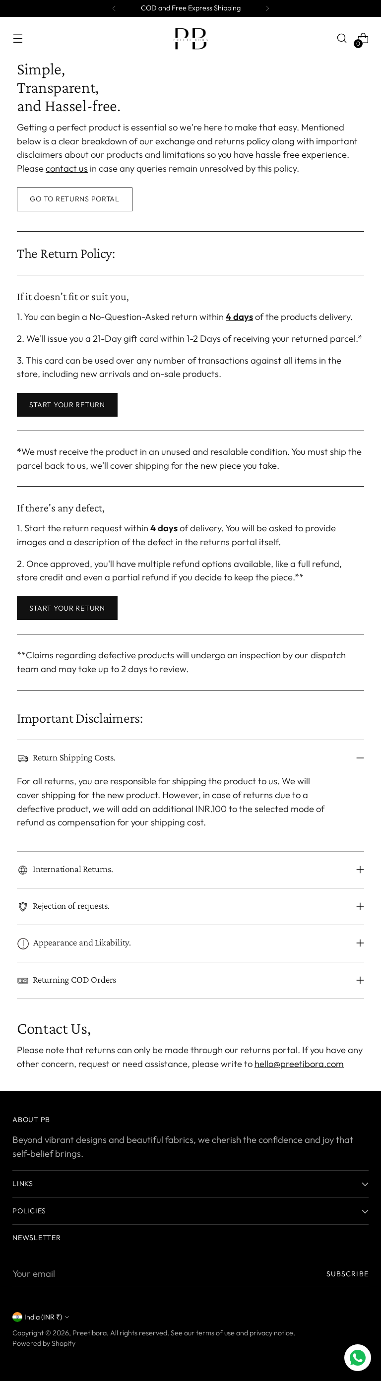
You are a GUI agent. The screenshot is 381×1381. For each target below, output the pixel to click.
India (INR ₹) (43, 1317)
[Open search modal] (342, 38)
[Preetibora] (190, 38)
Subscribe (347, 1273)
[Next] (267, 8)
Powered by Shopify (43, 1343)
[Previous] (114, 8)
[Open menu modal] (17, 38)
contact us (67, 168)
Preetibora (89, 1332)
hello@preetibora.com (299, 1063)
